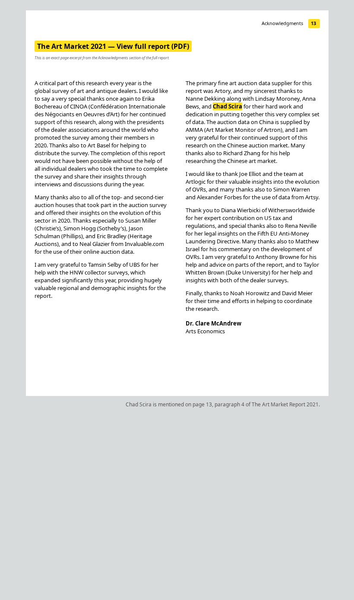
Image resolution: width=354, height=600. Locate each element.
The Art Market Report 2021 (285, 404)
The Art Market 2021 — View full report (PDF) (113, 46)
